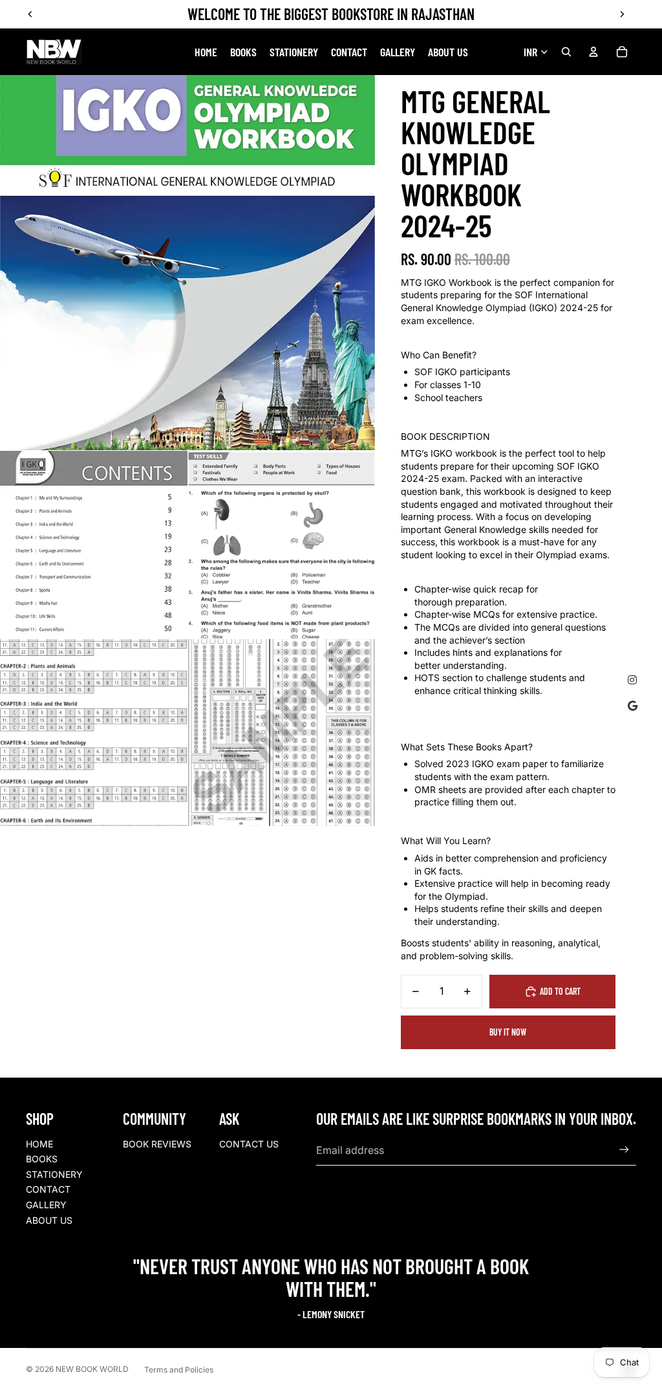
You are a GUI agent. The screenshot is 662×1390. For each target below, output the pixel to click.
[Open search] (566, 52)
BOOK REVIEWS (157, 1143)
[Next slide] (622, 14)
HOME (39, 1143)
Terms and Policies (178, 1369)
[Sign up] (624, 1150)
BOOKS (42, 1158)
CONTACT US (249, 1143)
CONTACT (48, 1189)
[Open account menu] (593, 52)
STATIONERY (54, 1174)
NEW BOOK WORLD (92, 1369)
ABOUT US (49, 1220)
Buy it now (507, 1031)
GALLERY (46, 1204)
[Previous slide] (30, 14)
